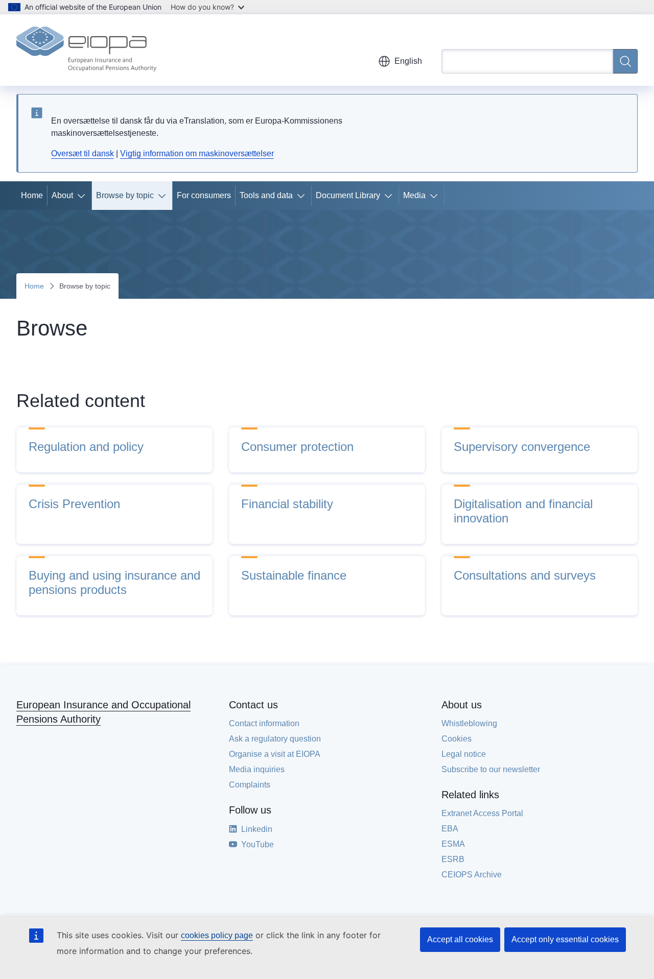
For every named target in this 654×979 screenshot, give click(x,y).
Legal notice (463, 754)
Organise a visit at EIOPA (274, 754)
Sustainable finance (293, 575)
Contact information (264, 723)
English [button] (408, 61)
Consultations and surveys (525, 575)
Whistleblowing (469, 723)
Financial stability (287, 504)
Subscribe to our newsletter (490, 769)
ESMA (453, 844)
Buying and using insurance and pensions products (114, 582)
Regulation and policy (86, 446)
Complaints (249, 784)
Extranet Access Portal (482, 813)
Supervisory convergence (522, 446)
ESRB (452, 859)
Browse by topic (125, 195)
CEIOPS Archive (471, 874)
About (62, 195)
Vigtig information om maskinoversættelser (197, 153)
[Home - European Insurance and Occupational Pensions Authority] (86, 50)
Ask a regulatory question (275, 738)
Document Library (348, 195)
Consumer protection (297, 446)
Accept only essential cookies (565, 939)
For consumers (204, 195)
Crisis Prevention (74, 504)
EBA (449, 828)
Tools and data (266, 195)
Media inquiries (257, 769)
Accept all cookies (460, 939)
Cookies (456, 738)
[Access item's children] (83, 195)
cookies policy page (217, 935)
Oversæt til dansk (82, 153)
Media (414, 195)
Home (32, 195)
